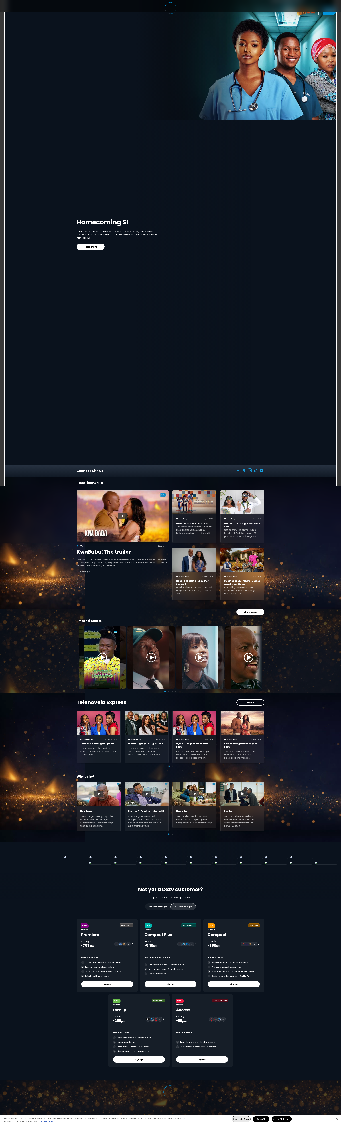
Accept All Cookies (281, 1119)
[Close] (337, 1119)
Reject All (261, 1119)
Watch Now (164, 243)
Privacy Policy (46, 1121)
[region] (170, 1119)
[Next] (259, 657)
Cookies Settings (241, 1119)
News (250, 702)
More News (250, 612)
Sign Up (107, 984)
